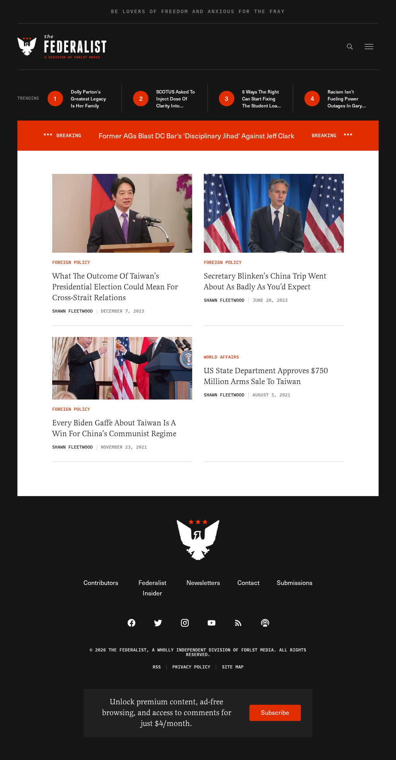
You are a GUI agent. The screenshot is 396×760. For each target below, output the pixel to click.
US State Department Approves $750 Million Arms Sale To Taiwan (266, 376)
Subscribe (275, 712)
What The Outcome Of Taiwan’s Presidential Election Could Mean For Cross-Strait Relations (115, 287)
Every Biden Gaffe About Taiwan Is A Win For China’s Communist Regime (114, 428)
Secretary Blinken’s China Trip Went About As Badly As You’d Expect (265, 281)
